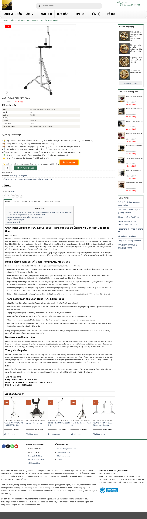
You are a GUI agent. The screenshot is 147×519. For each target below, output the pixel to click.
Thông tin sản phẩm (14, 222)
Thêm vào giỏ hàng (25, 168)
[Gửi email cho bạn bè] (13, 196)
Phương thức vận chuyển (36, 459)
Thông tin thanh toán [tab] (31, 202)
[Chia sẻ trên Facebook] (4, 196)
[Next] (114, 416)
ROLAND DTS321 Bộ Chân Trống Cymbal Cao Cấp (102, 424)
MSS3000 (45, 179)
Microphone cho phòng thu (129, 236)
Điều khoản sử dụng (63, 456)
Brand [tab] (16, 202)
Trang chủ (5, 20)
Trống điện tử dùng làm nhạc (129, 241)
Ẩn (42, 208)
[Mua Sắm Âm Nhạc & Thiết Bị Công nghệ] (11, 5)
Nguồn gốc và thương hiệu (16, 219)
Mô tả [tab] (7, 202)
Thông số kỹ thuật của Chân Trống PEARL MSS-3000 (24, 217)
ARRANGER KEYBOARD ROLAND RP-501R (127, 246)
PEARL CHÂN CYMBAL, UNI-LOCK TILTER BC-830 (14, 424)
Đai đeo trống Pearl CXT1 (35, 423)
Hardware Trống (32, 20)
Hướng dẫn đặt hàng (35, 456)
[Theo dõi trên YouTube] (16, 446)
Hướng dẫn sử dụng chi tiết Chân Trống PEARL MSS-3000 (26, 215)
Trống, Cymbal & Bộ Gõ (17, 20)
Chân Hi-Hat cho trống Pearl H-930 (81, 424)
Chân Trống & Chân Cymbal (49, 20)
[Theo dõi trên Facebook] (4, 446)
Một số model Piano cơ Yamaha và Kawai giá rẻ (127, 223)
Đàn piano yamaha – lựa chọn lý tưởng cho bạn (130, 211)
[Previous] (5, 416)
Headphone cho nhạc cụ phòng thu (130, 230)
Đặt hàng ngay (10, 434)
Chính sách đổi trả (34, 463)
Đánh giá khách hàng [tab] (52, 202)
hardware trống (36, 179)
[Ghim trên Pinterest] (17, 196)
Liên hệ (59, 459)
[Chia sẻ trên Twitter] (8, 196)
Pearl (50, 179)
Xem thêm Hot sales (130, 83)
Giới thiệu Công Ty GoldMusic (66, 449)
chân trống (9, 179)
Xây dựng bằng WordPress (128, 217)
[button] (7, 93)
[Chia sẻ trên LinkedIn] (21, 196)
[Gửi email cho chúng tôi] (8, 446)
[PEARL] (6, 185)
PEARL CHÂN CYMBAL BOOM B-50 (59, 424)
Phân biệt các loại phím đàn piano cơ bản (129, 203)
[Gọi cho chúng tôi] (12, 446)
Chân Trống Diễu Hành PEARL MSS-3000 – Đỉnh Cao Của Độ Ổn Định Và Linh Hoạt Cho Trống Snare (39, 212)
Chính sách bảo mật (63, 452)
